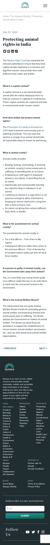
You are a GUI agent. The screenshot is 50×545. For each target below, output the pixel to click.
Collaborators (9, 471)
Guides (22, 409)
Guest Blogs (8, 484)
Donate (31, 466)
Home (6, 16)
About (6, 460)
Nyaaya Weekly (9, 486)
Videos (22, 406)
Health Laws (41, 434)
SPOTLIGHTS (41, 404)
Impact (6, 469)
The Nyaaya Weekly (20, 16)
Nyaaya (6, 463)
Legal (30, 481)
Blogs (6, 481)
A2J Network (8, 474)
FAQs (21, 426)
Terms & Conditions (36, 484)
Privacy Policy (34, 486)
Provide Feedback (36, 469)
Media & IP (7, 457)
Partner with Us (34, 463)
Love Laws (41, 437)
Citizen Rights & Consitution (8, 446)
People (6, 466)
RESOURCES (24, 404)
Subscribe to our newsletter (25, 501)
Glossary (23, 423)
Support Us (33, 460)
